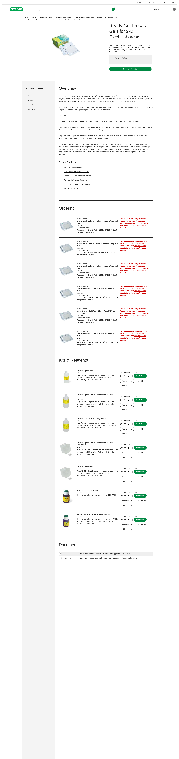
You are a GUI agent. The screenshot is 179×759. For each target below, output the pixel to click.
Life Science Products (46, 17)
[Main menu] (4, 9)
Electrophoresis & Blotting (63, 17)
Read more (113, 52)
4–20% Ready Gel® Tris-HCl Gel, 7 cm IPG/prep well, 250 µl (97, 245)
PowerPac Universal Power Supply (77, 184)
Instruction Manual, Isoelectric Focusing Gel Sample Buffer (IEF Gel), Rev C (108, 558)
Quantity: (123, 376)
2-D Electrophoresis (111, 17)
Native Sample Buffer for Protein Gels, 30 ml (94, 514)
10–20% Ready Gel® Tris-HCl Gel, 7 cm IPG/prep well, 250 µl (96, 312)
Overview (31, 96)
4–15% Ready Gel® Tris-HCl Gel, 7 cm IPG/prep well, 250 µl (97, 267)
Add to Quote (127, 381)
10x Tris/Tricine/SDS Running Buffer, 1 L (93, 419)
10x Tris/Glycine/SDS (85, 371)
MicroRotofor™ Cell (71, 188)
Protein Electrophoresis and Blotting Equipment (88, 17)
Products (33, 17)
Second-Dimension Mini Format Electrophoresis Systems (41, 19)
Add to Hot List (127, 385)
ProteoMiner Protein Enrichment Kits (77, 176)
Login (122, 372)
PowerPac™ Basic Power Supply (76, 172)
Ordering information (130, 69)
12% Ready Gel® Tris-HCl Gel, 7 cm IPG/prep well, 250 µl (96, 290)
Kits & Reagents (33, 105)
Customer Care (140, 223)
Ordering (30, 100)
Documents (31, 109)
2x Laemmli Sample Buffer (87, 490)
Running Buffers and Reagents (75, 180)
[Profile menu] (166, 9)
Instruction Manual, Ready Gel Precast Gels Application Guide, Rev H (106, 554)
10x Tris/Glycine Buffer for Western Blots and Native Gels (95, 396)
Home (26, 17)
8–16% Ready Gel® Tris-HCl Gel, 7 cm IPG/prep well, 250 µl (97, 222)
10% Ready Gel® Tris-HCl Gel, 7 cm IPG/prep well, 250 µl (96, 335)
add (60, 554)
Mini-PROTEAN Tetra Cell (73, 167)
